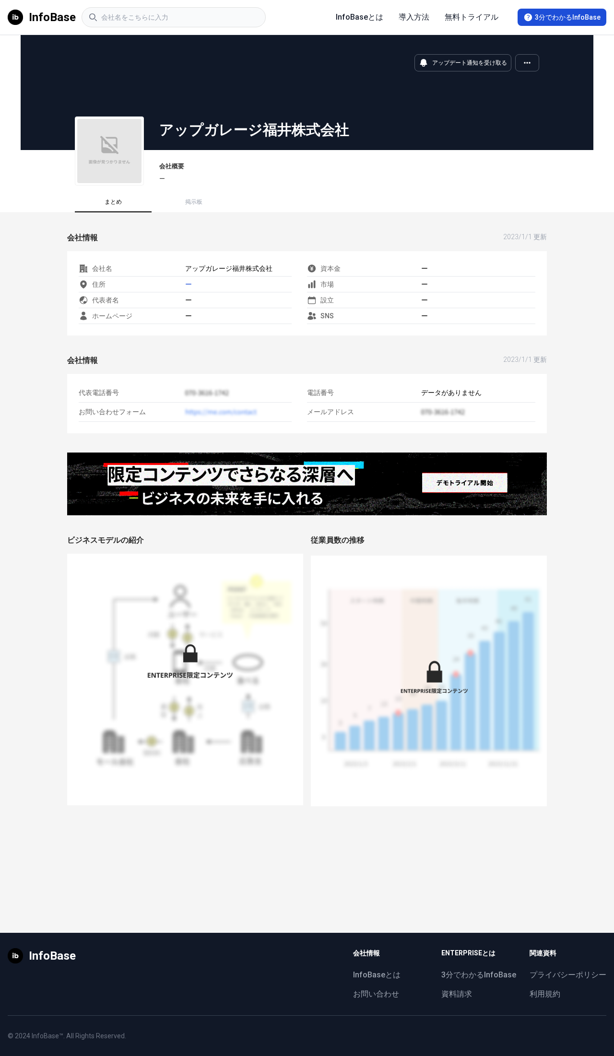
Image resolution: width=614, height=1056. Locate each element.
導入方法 (414, 17)
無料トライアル (471, 17)
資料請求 (456, 993)
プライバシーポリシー (568, 974)
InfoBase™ (47, 1036)
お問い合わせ (376, 993)
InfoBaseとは (359, 17)
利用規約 (545, 993)
